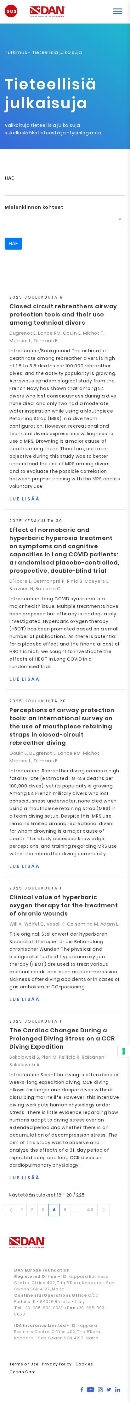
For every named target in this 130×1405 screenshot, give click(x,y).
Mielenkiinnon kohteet (34, 207)
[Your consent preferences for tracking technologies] (124, 1051)
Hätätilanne (14, 13)
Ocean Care (22, 1372)
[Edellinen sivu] (11, 1210)
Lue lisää (24, 499)
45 (92, 1211)
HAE (9, 178)
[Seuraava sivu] (103, 1210)
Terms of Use (23, 1364)
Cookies (84, 1364)
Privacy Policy (57, 1364)
